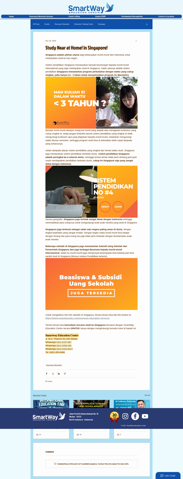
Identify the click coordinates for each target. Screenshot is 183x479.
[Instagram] (125, 416)
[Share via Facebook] (46, 373)
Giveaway (101, 24)
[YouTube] (145, 416)
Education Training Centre (83, 24)
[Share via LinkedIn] (59, 373)
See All (147, 395)
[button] (147, 24)
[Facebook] (135, 416)
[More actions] (136, 40)
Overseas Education (62, 24)
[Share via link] (65, 373)
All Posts (36, 24)
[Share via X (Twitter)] (53, 373)
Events (47, 24)
